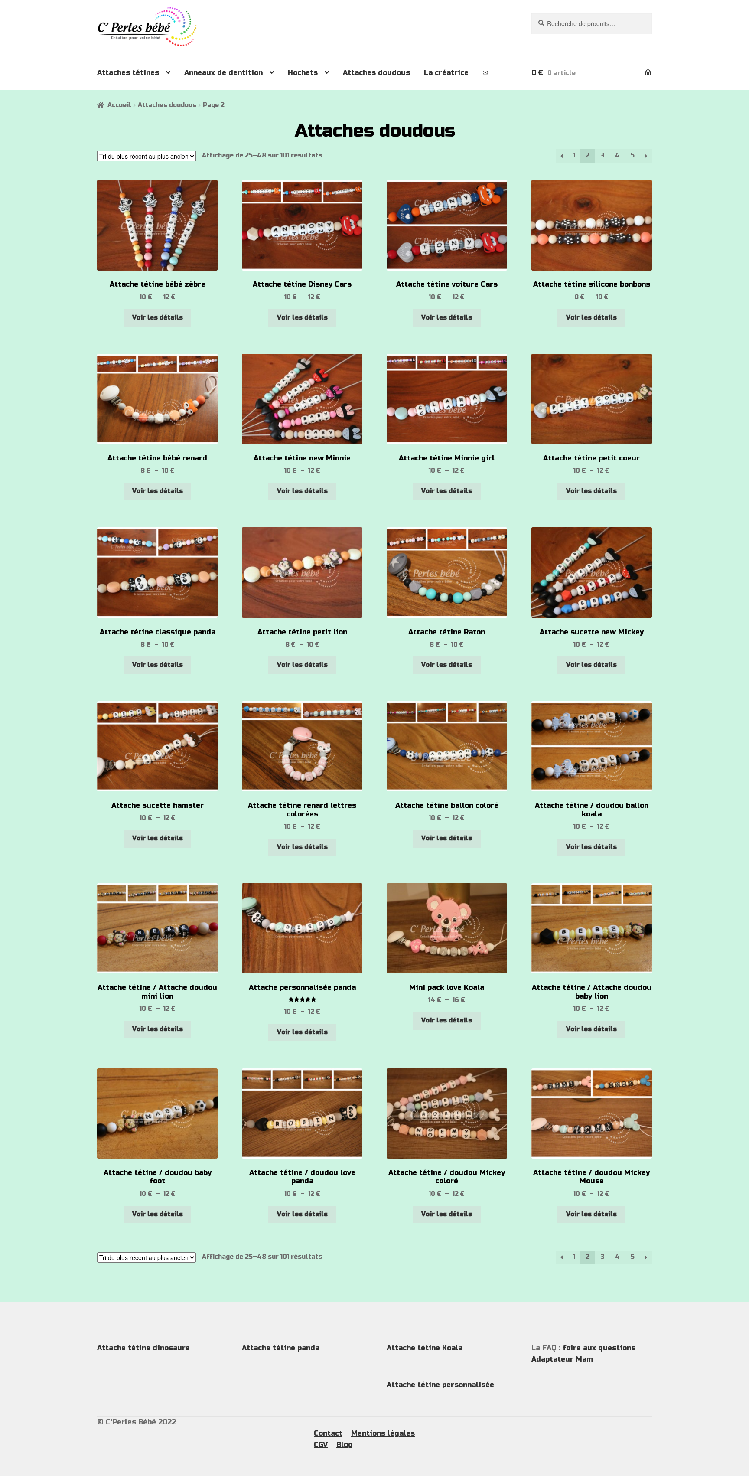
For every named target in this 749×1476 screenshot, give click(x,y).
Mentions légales (383, 1433)
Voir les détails (157, 317)
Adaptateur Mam (562, 1359)
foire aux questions (599, 1348)
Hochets (303, 73)
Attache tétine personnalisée (440, 1385)
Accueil (119, 105)
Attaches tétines (128, 73)
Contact (328, 1433)
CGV (321, 1444)
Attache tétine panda (280, 1348)
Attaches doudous (376, 73)
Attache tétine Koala (424, 1348)
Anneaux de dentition (223, 73)
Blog (344, 1444)
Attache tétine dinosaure (143, 1348)
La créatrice (446, 73)
